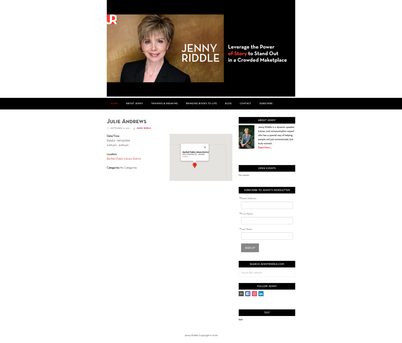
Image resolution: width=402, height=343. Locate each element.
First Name (247, 214)
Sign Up (250, 248)
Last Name (246, 229)
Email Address (248, 198)
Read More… (265, 148)
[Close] (205, 147)
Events (185, 156)
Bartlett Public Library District (124, 159)
